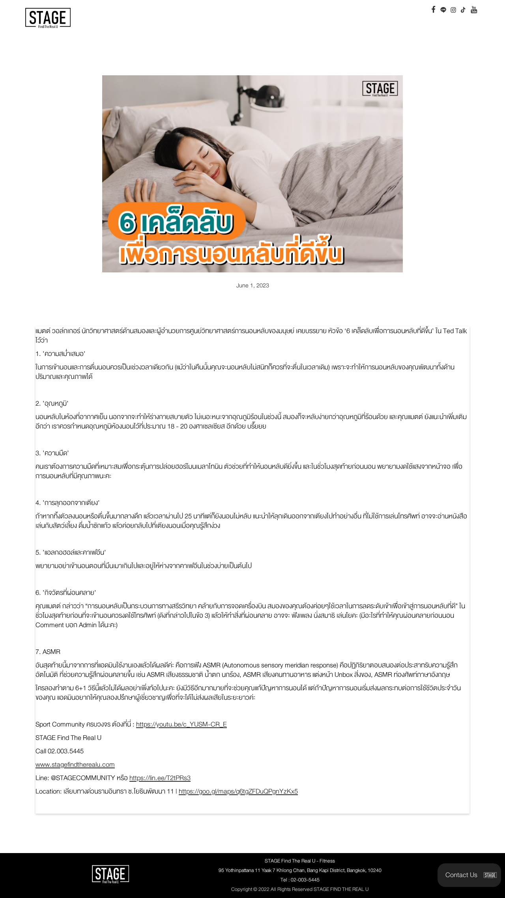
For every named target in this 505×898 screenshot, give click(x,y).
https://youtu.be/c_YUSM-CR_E (181, 724)
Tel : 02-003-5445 (300, 880)
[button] (469, 875)
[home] (48, 18)
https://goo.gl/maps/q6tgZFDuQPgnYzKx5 (238, 791)
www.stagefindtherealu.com (75, 764)
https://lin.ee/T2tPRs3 (160, 778)
